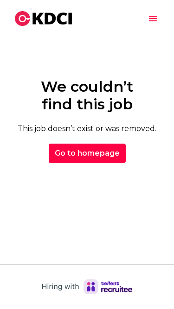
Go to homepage (87, 153)
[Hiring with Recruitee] (87, 286)
